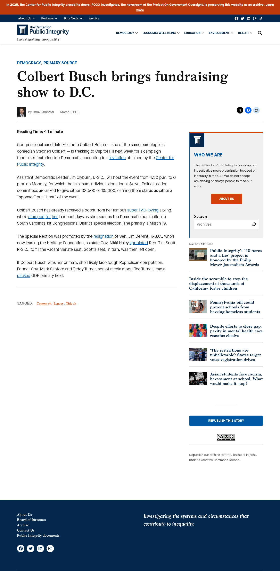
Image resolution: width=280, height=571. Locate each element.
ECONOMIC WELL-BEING (159, 33)
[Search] (254, 224)
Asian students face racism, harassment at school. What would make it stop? (236, 379)
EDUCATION (192, 33)
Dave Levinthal (43, 112)
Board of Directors (31, 520)
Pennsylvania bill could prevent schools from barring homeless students (235, 307)
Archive (94, 18)
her (55, 216)
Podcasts (47, 18)
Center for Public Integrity (218, 165)
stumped (36, 216)
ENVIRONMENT (219, 33)
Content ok (44, 303)
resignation (103, 236)
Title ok (71, 303)
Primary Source (60, 63)
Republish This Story (226, 420)
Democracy (29, 63)
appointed (139, 243)
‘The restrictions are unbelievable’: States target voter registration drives (235, 355)
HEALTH (243, 33)
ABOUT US (226, 199)
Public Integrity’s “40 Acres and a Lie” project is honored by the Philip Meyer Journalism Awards (236, 257)
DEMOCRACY (125, 33)
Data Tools (71, 18)
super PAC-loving (142, 210)
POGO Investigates (105, 4)
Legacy (59, 303)
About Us (24, 18)
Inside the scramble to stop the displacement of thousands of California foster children (218, 283)
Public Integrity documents (38, 535)
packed (23, 275)
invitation (117, 158)
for (48, 216)
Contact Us (25, 530)
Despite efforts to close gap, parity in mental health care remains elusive (236, 331)
